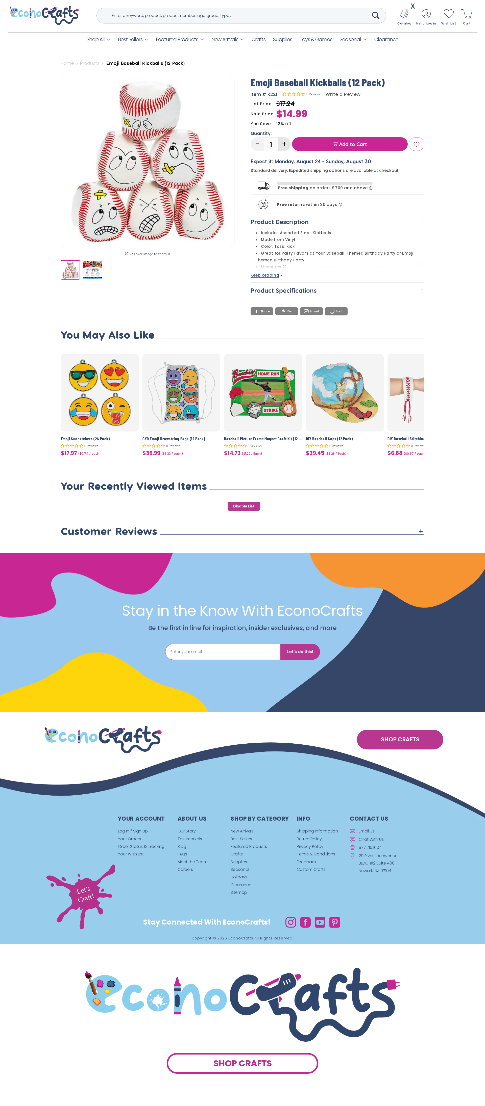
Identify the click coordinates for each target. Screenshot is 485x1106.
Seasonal (350, 39)
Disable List (244, 506)
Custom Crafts (311, 869)
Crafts (237, 854)
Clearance (241, 885)
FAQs (182, 854)
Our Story (187, 831)
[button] (98, 39)
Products (90, 63)
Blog (182, 846)
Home (67, 63)
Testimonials (190, 839)
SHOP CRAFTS (400, 739)
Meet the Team (192, 862)
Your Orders (129, 839)
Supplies (239, 862)
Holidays (239, 877)
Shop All (96, 39)
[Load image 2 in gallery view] (92, 270)
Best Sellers (130, 39)
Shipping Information (317, 831)
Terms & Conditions (316, 854)
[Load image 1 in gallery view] (70, 270)
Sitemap (239, 892)
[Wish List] (416, 144)
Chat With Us (371, 839)
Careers (185, 869)
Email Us (366, 831)
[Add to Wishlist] (132, 361)
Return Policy (309, 839)
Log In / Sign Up (133, 831)
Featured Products (177, 39)
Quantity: (261, 133)
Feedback (306, 862)
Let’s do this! (300, 652)
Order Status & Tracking (141, 846)
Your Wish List (131, 854)
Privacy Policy (310, 846)
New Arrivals (224, 39)
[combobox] (241, 15)
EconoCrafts (240, 938)
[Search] (375, 15)
